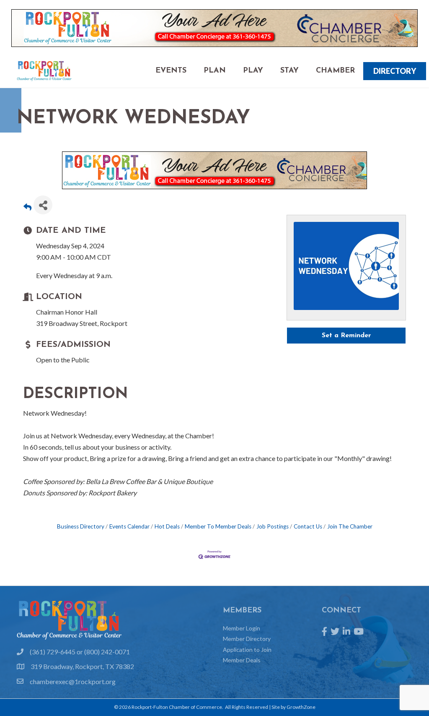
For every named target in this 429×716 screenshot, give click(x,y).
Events (170, 71)
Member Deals (242, 660)
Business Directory (80, 526)
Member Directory (247, 638)
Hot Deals (167, 526)
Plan (215, 71)
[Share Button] (43, 204)
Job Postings (272, 526)
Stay (289, 71)
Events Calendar (129, 526)
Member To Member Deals (218, 526)
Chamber (335, 71)
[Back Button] (27, 207)
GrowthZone (301, 707)
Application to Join (247, 649)
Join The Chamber (349, 526)
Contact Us (308, 526)
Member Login (241, 628)
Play (253, 71)
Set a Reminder (346, 335)
